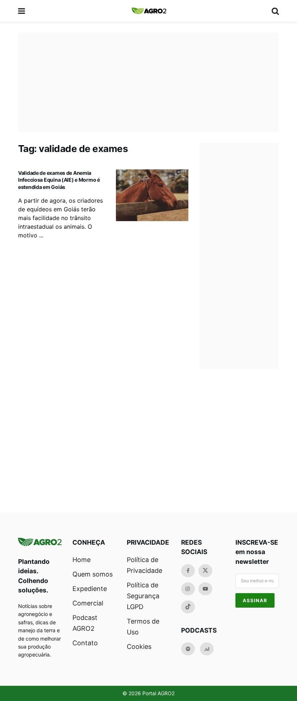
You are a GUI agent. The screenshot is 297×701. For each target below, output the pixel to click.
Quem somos (92, 574)
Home (81, 559)
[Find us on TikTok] (188, 606)
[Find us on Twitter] (205, 570)
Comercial (87, 603)
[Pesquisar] (275, 11)
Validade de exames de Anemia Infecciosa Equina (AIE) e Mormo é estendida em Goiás (59, 180)
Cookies (139, 646)
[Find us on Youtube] (205, 588)
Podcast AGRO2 (84, 623)
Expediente (89, 588)
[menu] (22, 11)
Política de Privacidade (144, 565)
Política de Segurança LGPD (143, 596)
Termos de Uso (143, 626)
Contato (85, 643)
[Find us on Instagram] (188, 588)
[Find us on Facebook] (188, 570)
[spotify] (188, 648)
